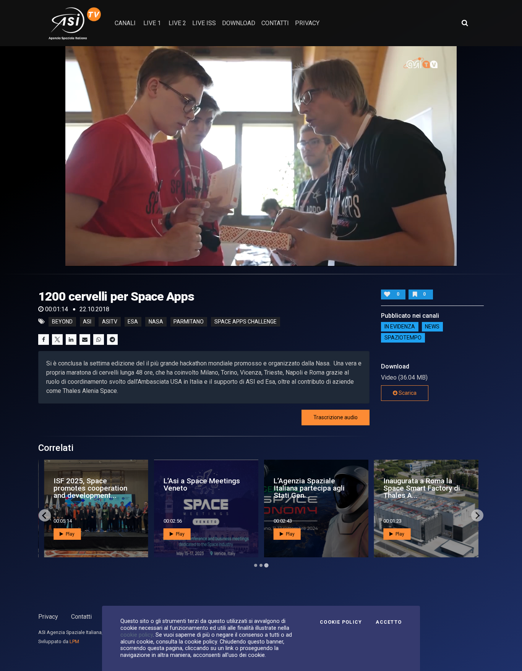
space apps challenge (245, 322)
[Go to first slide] (477, 515)
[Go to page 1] (255, 565)
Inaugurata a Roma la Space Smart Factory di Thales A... (421, 488)
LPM (74, 641)
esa (133, 322)
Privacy (48, 616)
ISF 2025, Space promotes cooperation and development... (90, 488)
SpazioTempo (402, 338)
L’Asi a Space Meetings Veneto (202, 484)
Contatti (81, 616)
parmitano (188, 322)
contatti (275, 23)
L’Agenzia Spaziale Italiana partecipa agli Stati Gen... (309, 488)
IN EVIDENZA (399, 327)
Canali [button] (125, 23)
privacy (307, 23)
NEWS (432, 327)
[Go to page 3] (266, 565)
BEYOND (62, 322)
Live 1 (152, 23)
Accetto (389, 622)
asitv (109, 322)
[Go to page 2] (261, 565)
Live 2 (177, 23)
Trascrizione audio (335, 417)
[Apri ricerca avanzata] (465, 23)
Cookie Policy (341, 622)
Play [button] (70, 534)
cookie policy (136, 635)
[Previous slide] (45, 515)
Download (238, 23)
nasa (156, 322)
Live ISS (204, 23)
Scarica (407, 393)
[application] (261, 156)
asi (87, 322)
